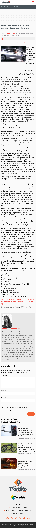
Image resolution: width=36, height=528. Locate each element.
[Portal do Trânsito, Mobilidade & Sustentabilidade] (18, 485)
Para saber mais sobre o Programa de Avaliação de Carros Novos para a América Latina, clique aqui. (17, 302)
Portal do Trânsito (6, 7)
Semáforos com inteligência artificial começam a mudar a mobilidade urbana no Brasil (25, 432)
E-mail (3, 397)
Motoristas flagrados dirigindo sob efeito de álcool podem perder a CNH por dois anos (25, 464)
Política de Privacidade (18, 514)
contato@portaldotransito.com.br (21, 510)
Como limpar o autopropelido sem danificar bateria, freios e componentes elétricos (26, 448)
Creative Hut (22, 526)
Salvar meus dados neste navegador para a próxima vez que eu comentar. (15, 409)
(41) (22, 507)
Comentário (5, 376)
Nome (3, 390)
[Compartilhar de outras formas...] (31, 43)
